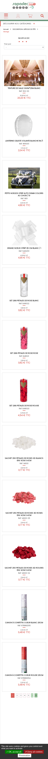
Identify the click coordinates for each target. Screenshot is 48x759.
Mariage (6, 32)
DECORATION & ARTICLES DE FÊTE (24, 29)
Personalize (24, 755)
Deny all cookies (34, 752)
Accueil (6, 29)
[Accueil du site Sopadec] (24, 5)
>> (36, 695)
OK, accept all (14, 752)
